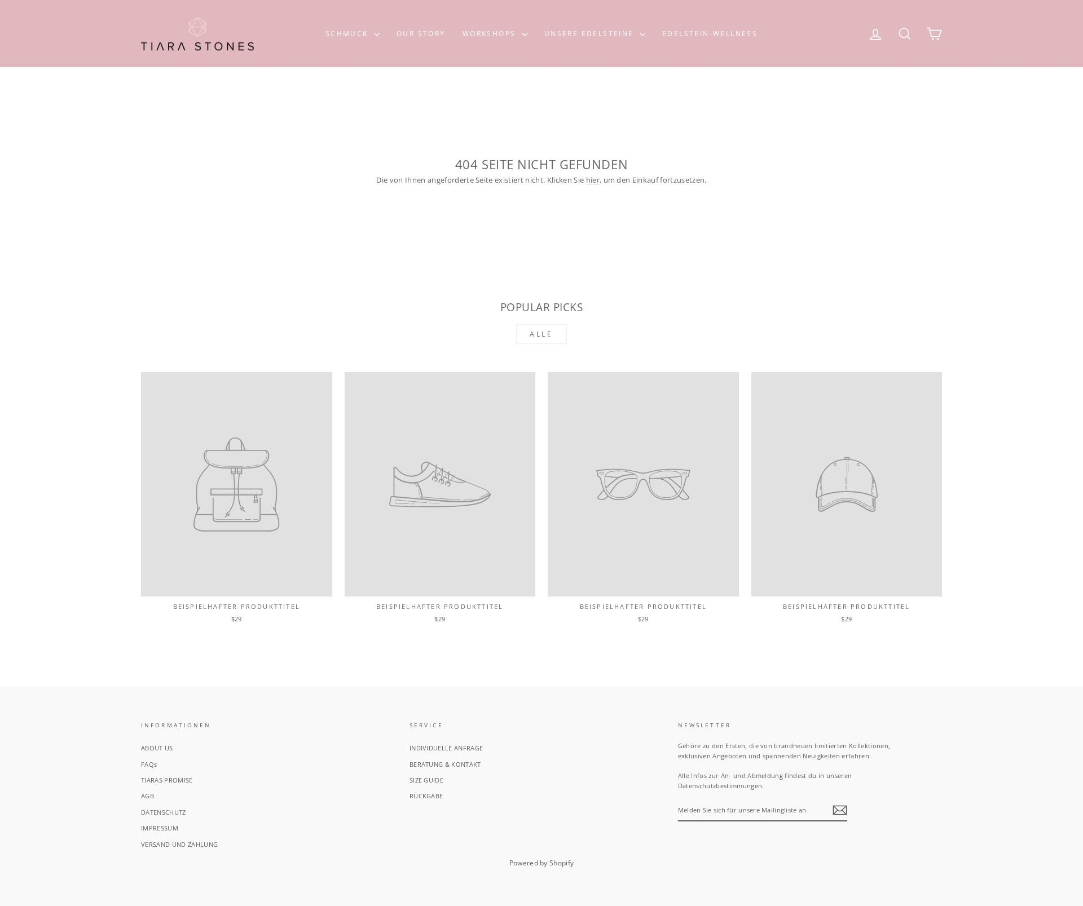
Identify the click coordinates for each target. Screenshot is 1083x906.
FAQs (149, 764)
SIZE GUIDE (426, 780)
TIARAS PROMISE (167, 780)
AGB (147, 796)
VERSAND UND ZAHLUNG (179, 844)
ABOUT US (157, 748)
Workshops (491, 33)
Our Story (421, 33)
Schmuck (348, 33)
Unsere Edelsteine (590, 33)
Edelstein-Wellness (710, 33)
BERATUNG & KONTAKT (445, 764)
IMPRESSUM (159, 828)
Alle (541, 334)
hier (593, 180)
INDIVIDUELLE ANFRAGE (446, 748)
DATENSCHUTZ (163, 812)
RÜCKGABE (426, 796)
